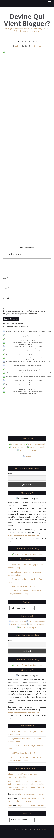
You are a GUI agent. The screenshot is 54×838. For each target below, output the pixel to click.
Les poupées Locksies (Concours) (30, 805)
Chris (10, 805)
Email (10, 474)
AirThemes (43, 829)
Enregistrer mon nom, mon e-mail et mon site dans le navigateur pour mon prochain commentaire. (24, 312)
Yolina (17, 46)
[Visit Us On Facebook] (35, 444)
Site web (6, 298)
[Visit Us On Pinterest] (18, 447)
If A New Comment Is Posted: (14, 324)
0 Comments (36, 46)
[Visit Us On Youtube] (36, 447)
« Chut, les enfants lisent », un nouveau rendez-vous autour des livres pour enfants (26, 787)
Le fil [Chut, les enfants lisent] (23, 586)
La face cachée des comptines (31, 794)
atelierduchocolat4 (27, 41)
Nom (5, 278)
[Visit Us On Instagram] (27, 450)
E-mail (6, 288)
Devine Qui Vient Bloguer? (27, 20)
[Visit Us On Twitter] (17, 444)
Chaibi (10, 774)
